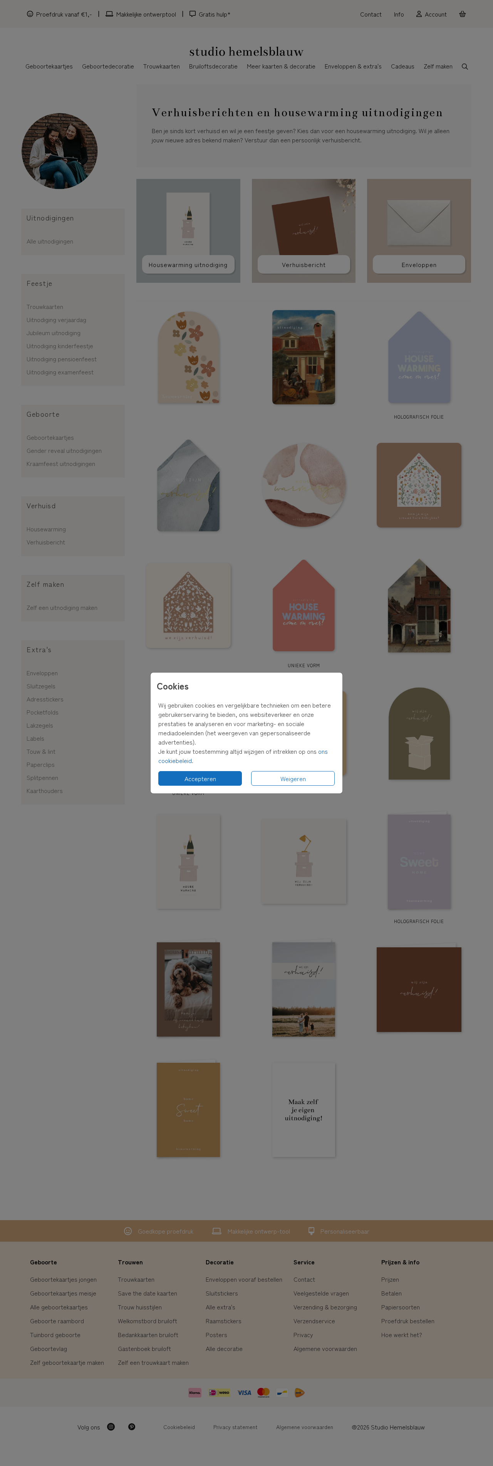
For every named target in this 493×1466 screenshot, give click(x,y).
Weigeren (293, 778)
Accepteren (200, 778)
